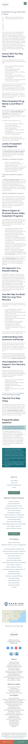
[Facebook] (8, 648)
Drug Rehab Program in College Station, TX (14, 569)
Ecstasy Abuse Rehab (14, 585)
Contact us (14, 492)
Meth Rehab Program (14, 578)
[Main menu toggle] (25, 3)
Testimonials (14, 482)
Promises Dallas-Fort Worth (14, 687)
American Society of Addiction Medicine (14, 151)
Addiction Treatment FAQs (18, 358)
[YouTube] (16, 648)
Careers (14, 487)
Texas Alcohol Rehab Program (14, 521)
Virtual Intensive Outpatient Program (14, 553)
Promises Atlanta (14, 688)
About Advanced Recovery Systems (14, 693)
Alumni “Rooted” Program (14, 510)
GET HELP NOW (21, 741)
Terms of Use (14, 737)
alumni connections (10, 254)
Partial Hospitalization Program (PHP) (14, 549)
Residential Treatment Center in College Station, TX (14, 699)
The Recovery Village (14, 691)
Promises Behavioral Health (14, 690)
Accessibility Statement (21, 736)
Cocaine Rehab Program (14, 580)
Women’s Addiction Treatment (14, 528)
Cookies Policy (20, 737)
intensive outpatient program (11, 179)
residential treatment (11, 258)
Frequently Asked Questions (14, 485)
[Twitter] (12, 648)
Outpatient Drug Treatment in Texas (14, 508)
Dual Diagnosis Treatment (14, 512)
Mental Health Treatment (14, 555)
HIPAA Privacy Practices (10, 736)
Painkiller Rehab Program (14, 573)
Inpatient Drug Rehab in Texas (14, 506)
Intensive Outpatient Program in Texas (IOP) (14, 551)
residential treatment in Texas (15, 410)
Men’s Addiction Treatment (14, 526)
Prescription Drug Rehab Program (14, 576)
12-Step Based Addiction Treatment (14, 517)
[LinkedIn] (20, 648)
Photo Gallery (14, 480)
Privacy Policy (7, 737)
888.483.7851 (14, 533)
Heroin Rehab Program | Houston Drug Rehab (14, 524)
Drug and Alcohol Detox (14, 503)
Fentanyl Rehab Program (14, 519)
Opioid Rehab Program (14, 571)
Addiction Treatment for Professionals (14, 515)
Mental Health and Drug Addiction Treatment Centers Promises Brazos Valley (14, 735)
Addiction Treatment (14, 501)
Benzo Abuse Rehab (14, 582)
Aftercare (14, 587)
